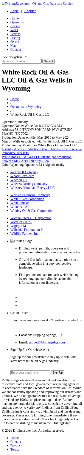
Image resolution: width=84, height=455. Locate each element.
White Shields (19, 203)
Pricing (15, 38)
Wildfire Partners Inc (24, 233)
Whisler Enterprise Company (30, 195)
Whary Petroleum (22, 176)
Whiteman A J (20, 207)
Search (15, 42)
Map (13, 45)
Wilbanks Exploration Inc (27, 230)
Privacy (15, 445)
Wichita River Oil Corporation (30, 218)
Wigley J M (18, 226)
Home (14, 18)
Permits (15, 34)
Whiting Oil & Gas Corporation (31, 210)
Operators (17, 22)
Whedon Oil (18, 180)
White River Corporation (27, 199)
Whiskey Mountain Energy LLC (32, 187)
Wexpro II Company (24, 172)
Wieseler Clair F (21, 222)
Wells (14, 30)
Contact (15, 49)
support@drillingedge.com (47, 342)
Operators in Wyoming (25, 106)
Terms (14, 449)
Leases (15, 26)
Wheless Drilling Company (28, 184)
